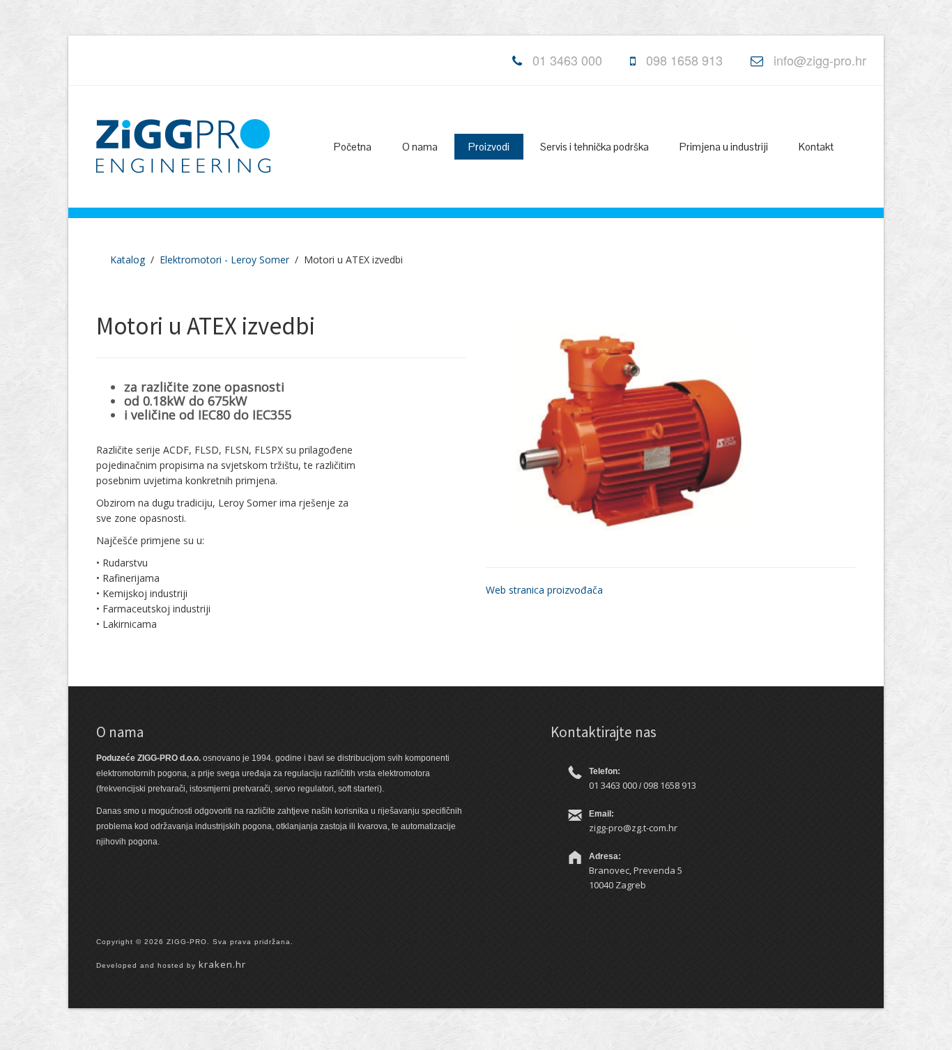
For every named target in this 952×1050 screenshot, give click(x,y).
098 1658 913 (684, 60)
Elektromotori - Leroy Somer (224, 259)
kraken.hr (222, 964)
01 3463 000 (567, 60)
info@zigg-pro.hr (820, 60)
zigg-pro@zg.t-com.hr (633, 827)
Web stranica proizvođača (544, 589)
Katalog (127, 259)
